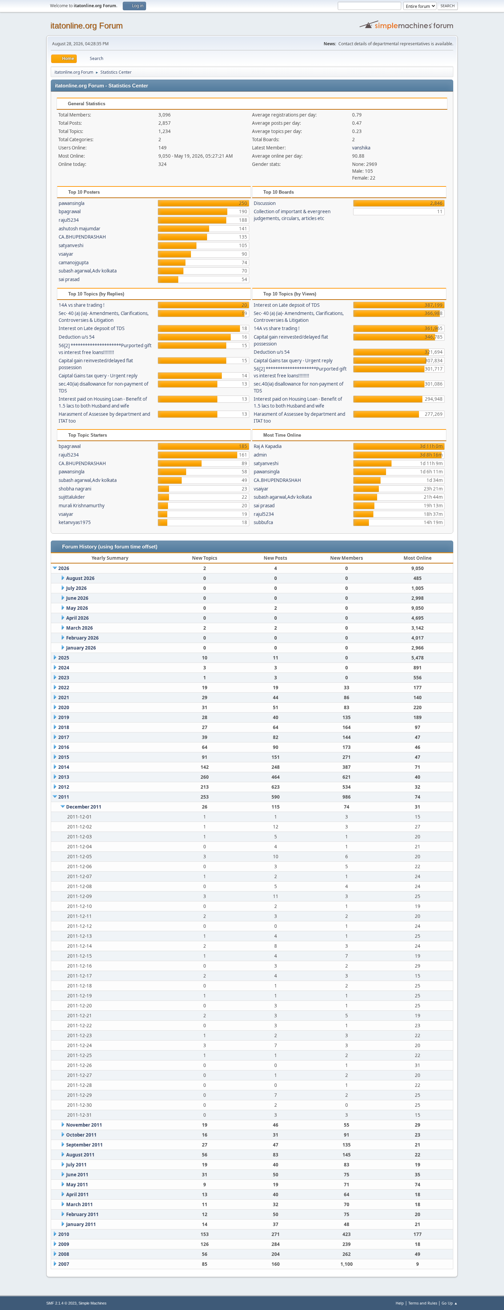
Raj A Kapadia (267, 446)
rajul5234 (69, 220)
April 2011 (77, 1194)
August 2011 (80, 1155)
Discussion (265, 203)
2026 (63, 568)
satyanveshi (71, 245)
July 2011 (76, 1165)
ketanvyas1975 (75, 522)
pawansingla (71, 203)
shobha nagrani (75, 489)
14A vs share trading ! (82, 305)
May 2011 (77, 1184)
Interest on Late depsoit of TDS (91, 328)
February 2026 (82, 638)
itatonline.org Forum (86, 25)
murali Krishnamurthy (82, 505)
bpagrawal (70, 211)
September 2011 (84, 1145)
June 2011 (77, 1175)
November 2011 (84, 1125)
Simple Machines (93, 1303)
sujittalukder (72, 497)
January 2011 (81, 1224)
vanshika (361, 148)
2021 (63, 697)
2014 (63, 767)
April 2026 (77, 618)
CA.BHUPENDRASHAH (82, 237)
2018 (63, 727)
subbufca (263, 522)
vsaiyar (66, 254)
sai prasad (69, 279)
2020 (63, 707)
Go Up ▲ (450, 1303)
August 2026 (80, 578)
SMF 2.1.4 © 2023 (61, 1303)
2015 (63, 757)
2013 (63, 777)
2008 (63, 1254)
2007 (63, 1264)
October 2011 (81, 1135)
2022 (63, 687)
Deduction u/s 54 (77, 337)
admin (260, 455)
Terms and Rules (422, 1303)
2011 (63, 797)
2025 (63, 658)
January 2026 (81, 648)
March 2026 (79, 628)
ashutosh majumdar (79, 229)
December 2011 (83, 807)
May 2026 (77, 608)
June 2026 (77, 598)
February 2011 (82, 1214)
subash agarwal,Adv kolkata (88, 271)
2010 (63, 1234)
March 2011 (79, 1204)
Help (400, 1303)
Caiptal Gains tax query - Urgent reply (98, 376)
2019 (63, 717)
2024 (63, 668)
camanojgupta (73, 262)
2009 (63, 1244)
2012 (63, 787)
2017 (63, 737)
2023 (63, 678)
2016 (63, 747)
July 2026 (76, 588)
